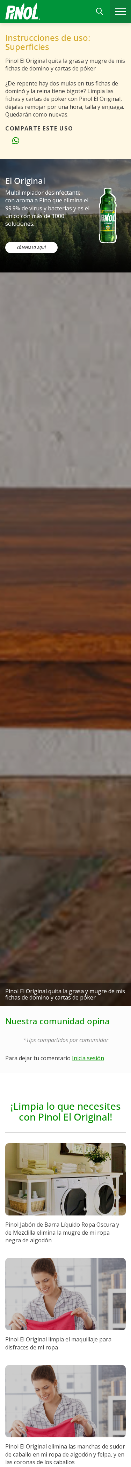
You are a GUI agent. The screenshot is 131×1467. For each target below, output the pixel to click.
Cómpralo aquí (31, 247)
